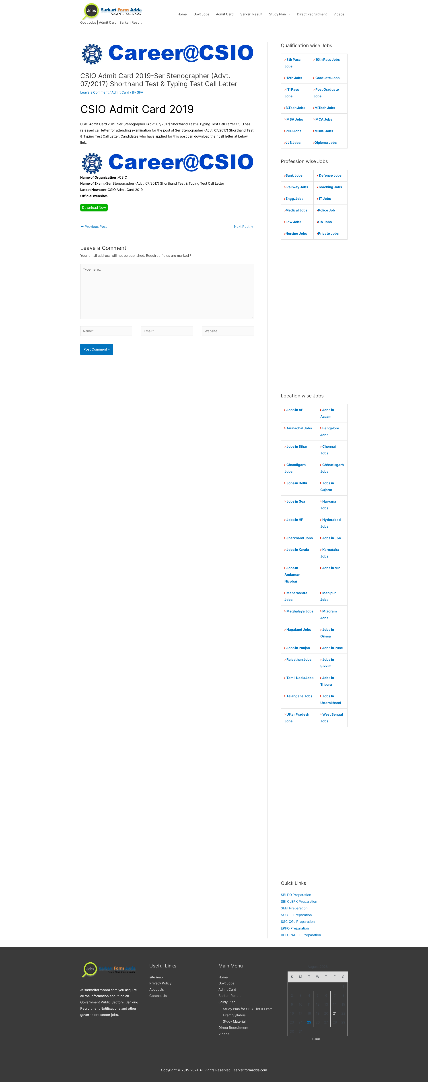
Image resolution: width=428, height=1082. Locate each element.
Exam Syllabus (234, 1015)
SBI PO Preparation (296, 895)
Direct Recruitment (312, 14)
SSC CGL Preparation (298, 921)
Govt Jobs (201, 14)
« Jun (316, 1039)
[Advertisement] (314, 316)
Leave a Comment (94, 92)
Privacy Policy (160, 983)
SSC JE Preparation (296, 915)
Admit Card (225, 14)
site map (156, 977)
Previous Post (94, 226)
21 (335, 1013)
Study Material (234, 1021)
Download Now (94, 207)
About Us (156, 989)
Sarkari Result (251, 14)
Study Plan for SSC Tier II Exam (247, 1009)
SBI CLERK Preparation (299, 901)
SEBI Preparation (294, 908)
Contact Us (158, 996)
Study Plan (277, 14)
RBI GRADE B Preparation (301, 935)
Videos (338, 14)
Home (182, 14)
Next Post (243, 226)
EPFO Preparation (295, 928)
